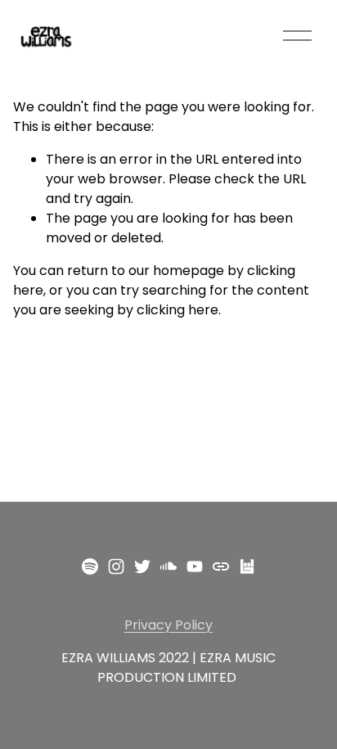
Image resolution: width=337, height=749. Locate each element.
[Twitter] (142, 566)
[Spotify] (90, 566)
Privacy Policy (168, 625)
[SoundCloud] (168, 566)
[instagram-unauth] (116, 566)
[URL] (221, 566)
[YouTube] (194, 566)
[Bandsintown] (247, 566)
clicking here (177, 309)
